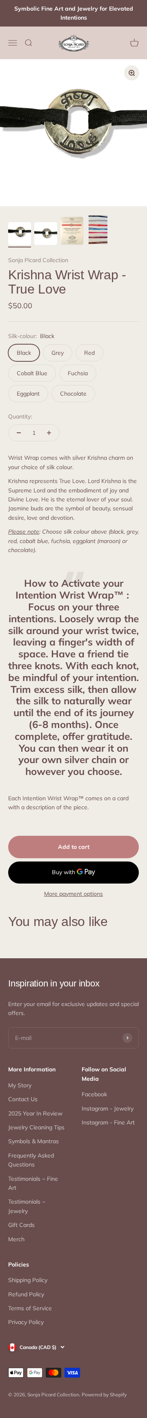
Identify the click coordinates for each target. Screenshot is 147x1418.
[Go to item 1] (19, 234)
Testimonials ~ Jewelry (26, 1206)
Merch (16, 1239)
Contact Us (23, 1099)
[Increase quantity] (49, 433)
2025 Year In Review (35, 1113)
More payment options (73, 893)
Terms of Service (30, 1308)
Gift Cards (21, 1225)
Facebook (94, 1094)
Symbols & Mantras (33, 1141)
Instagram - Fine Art (108, 1122)
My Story (19, 1085)
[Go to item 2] (45, 234)
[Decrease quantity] (19, 433)
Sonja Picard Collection (38, 260)
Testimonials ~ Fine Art (33, 1183)
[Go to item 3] (71, 232)
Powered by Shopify (104, 1394)
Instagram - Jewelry (108, 1108)
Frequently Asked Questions (31, 1160)
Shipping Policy (27, 1280)
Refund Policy (26, 1294)
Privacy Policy (26, 1322)
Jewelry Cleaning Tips (36, 1127)
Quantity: (20, 416)
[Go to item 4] (98, 230)
